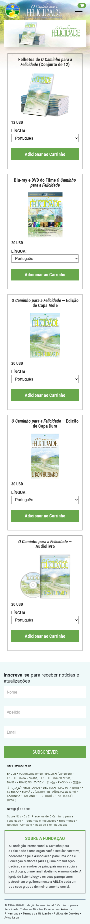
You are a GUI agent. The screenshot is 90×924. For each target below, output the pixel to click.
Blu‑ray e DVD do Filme (45, 182)
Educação (61, 824)
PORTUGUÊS (46, 796)
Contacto (26, 824)
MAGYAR (64, 787)
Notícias (12, 824)
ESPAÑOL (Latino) (33, 791)
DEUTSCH (49, 787)
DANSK (11, 782)
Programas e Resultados (40, 820)
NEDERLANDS (31, 787)
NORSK (76, 787)
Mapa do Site (43, 824)
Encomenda (67, 820)
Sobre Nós (14, 816)
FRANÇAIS (25, 782)
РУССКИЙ (64, 782)
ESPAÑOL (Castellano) (61, 791)
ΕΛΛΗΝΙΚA (13, 796)
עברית (39, 782)
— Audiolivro (45, 544)
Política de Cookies (66, 913)
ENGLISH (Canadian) (58, 773)
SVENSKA (13, 791)
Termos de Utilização (37, 913)
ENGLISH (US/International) (25, 773)
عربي (17, 787)
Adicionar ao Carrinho (45, 154)
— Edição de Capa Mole (45, 303)
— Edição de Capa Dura (45, 423)
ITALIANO (29, 796)
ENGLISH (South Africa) (56, 778)
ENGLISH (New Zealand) (22, 778)
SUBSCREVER (45, 752)
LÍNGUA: (18, 131)
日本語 (51, 782)
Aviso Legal (12, 917)
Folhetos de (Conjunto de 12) (45, 62)
